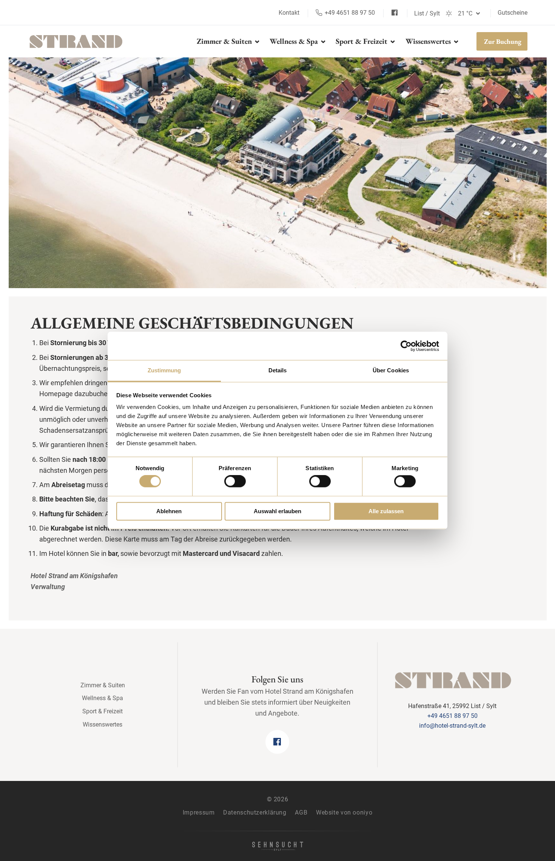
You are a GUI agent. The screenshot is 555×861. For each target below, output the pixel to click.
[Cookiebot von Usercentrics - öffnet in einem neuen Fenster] (406, 346)
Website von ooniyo (344, 812)
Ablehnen (169, 511)
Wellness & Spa (295, 41)
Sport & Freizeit (362, 41)
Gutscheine (512, 12)
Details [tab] (277, 370)
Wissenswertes (429, 41)
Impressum (199, 812)
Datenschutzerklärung (255, 812)
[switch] (235, 481)
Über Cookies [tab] (391, 370)
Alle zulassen (386, 511)
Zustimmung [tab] (164, 370)
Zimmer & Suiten (225, 41)
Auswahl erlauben (277, 511)
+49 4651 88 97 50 (349, 12)
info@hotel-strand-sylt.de (452, 725)
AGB (301, 812)
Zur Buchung (502, 41)
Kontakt (290, 12)
